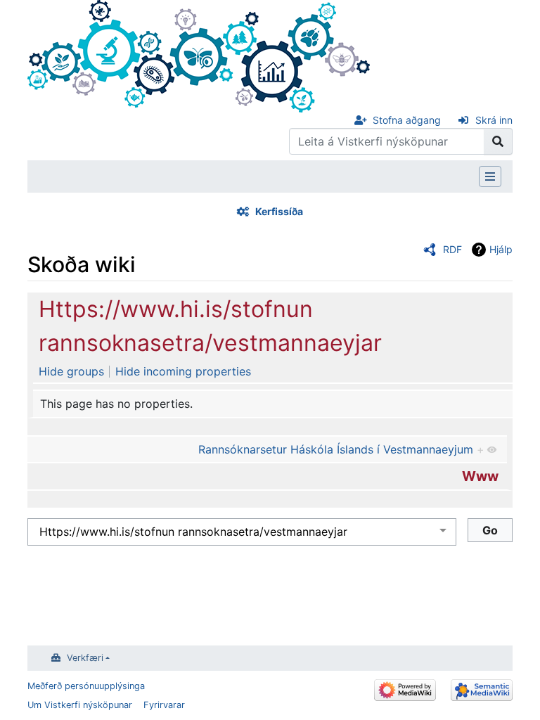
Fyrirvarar (164, 705)
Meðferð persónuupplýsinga (86, 686)
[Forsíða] (198, 55)
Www (480, 476)
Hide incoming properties (183, 371)
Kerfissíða (279, 211)
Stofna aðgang (407, 120)
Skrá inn (494, 120)
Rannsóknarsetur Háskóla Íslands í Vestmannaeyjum (335, 449)
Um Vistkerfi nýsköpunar (79, 705)
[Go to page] (498, 141)
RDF (452, 249)
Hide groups (71, 371)
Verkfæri (85, 657)
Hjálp (501, 249)
